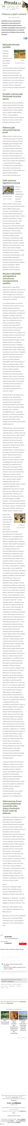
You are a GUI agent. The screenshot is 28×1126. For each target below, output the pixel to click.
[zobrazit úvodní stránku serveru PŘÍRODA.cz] (14, 2)
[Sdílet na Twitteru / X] (24, 39)
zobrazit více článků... (22, 1037)
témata (17, 6)
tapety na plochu (15, 7)
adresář (3, 7)
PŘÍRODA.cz (18, 1103)
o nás (7, 9)
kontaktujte (14, 1100)
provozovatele (14, 1097)
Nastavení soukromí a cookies (14, 1115)
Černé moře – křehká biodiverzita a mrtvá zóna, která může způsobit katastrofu (23, 1025)
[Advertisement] (13, 1066)
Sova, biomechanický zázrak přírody (5, 1022)
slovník (8, 7)
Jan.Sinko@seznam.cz (13, 938)
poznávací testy (10, 6)
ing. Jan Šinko (8, 936)
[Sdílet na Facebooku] (26, 39)
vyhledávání (12, 9)
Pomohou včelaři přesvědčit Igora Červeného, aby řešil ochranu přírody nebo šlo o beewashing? (14, 1027)
